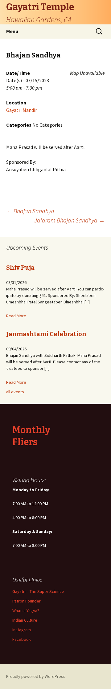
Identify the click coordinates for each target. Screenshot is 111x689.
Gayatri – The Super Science (38, 591)
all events (15, 392)
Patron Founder (26, 601)
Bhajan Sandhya (30, 211)
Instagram (21, 629)
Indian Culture (24, 620)
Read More (16, 316)
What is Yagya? (25, 610)
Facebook (21, 639)
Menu (12, 31)
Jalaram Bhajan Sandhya (69, 220)
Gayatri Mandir (21, 110)
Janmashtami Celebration (46, 334)
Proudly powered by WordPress (35, 676)
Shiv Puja (20, 267)
